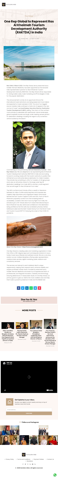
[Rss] (35, 464)
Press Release (29, 16)
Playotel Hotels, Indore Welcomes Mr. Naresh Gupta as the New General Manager (22, 334)
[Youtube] (32, 464)
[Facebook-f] (23, 464)
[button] (18, 288)
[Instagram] (27, 464)
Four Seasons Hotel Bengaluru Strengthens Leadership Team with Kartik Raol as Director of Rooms (36, 335)
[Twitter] (25, 464)
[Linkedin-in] (30, 464)
